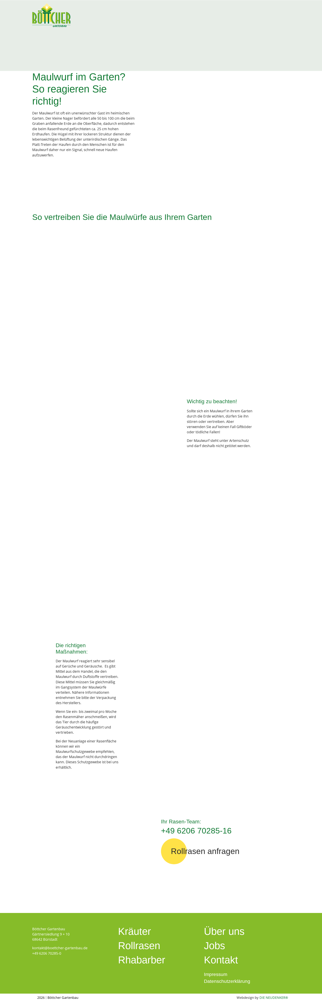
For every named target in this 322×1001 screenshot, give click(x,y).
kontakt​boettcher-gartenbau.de (60, 948)
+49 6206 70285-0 (46, 953)
